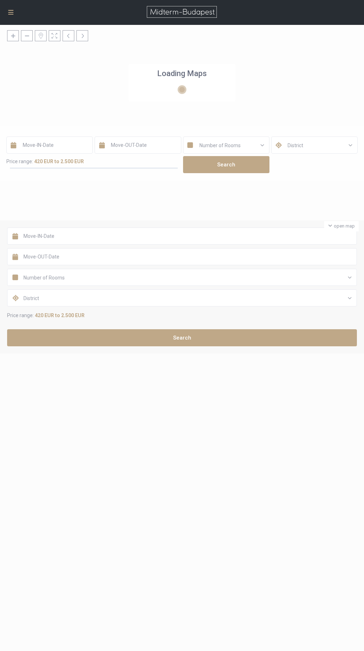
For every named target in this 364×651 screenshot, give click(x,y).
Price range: (19, 161)
